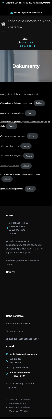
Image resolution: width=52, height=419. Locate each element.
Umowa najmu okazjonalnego (12, 113)
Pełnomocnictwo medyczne (11, 156)
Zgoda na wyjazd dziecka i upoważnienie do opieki (20, 174)
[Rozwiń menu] (3, 34)
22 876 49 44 (27, 46)
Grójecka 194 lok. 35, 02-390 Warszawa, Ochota (28, 3)
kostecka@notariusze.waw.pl (28, 13)
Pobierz (39, 103)
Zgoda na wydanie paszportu (11, 189)
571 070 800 (27, 42)
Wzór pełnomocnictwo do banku (12, 136)
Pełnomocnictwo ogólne (9, 146)
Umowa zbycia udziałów (9, 166)
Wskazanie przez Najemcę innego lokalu (16, 103)
